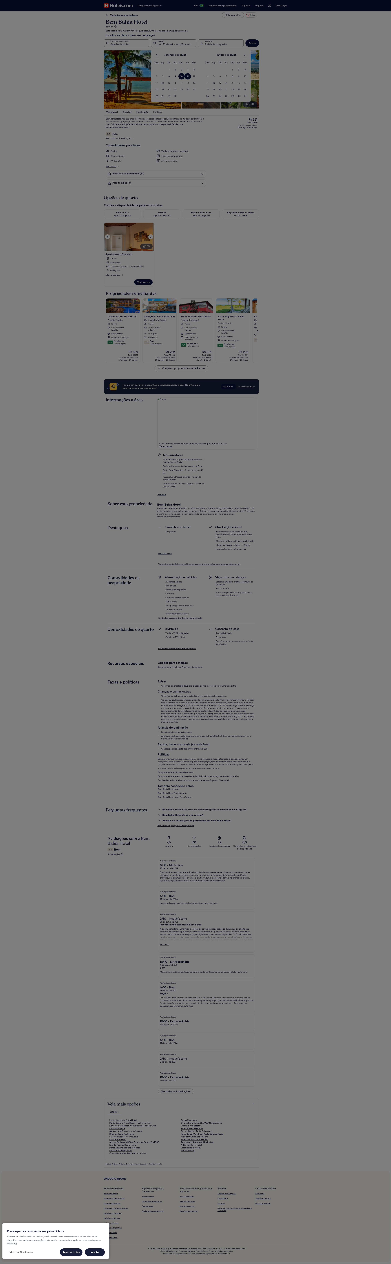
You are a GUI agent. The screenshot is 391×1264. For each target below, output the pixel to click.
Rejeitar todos (71, 1252)
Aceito (95, 1252)
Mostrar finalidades (21, 1252)
